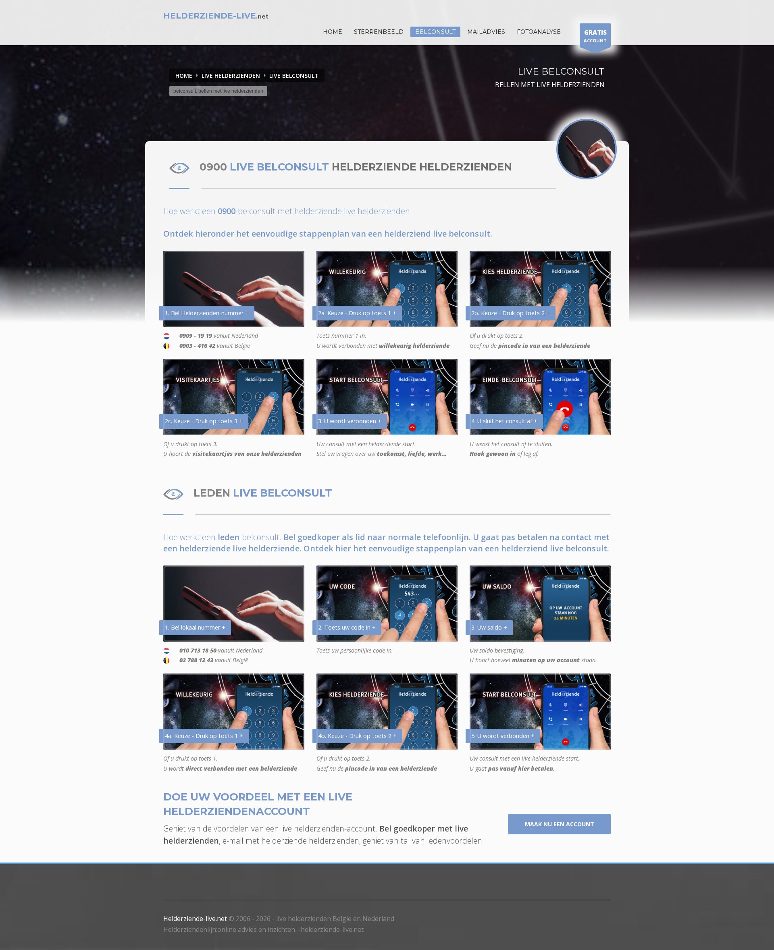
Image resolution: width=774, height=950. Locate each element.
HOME (332, 31)
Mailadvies (486, 31)
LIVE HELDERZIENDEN (231, 75)
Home (183, 75)
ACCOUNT (595, 36)
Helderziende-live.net (195, 918)
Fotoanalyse (539, 31)
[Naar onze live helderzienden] (586, 149)
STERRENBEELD (379, 31)
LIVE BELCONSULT (293, 75)
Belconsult (435, 31)
